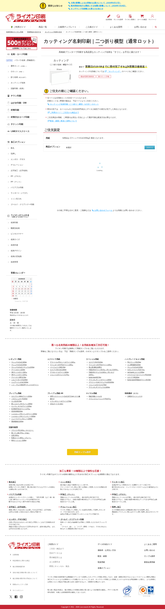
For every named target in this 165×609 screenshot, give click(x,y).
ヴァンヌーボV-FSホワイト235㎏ (100, 365)
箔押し (13, 154)
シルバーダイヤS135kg (19, 380)
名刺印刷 (14, 222)
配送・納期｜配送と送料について (63, 121)
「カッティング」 (114, 71)
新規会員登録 (149, 562)
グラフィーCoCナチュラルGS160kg (101, 382)
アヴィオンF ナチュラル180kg (99, 387)
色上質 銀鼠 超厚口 (95, 367)
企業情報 (16, 555)
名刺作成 (14, 245)
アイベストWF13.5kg (18, 377)
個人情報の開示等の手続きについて (25, 578)
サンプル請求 (149, 556)
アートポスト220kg (18, 370)
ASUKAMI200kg (17, 411)
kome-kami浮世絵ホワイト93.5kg (139, 380)
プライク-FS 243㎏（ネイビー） (22, 430)
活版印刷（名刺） (18, 88)
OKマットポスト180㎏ (19, 372)
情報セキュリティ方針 (20, 584)
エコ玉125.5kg (16, 401)
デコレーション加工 (68, 507)
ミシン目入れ (16, 199)
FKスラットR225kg (134, 362)
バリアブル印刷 (17, 187)
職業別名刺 (15, 228)
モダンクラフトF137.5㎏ (136, 370)
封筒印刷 (15, 110)
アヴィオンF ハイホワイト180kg (100, 380)
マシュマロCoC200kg (19, 365)
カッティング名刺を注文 (53, 32)
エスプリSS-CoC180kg (58, 370)
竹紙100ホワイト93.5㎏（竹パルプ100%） (104, 370)
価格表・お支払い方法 (107, 550)
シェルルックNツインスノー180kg (23, 416)
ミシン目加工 (65, 482)
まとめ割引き (54, 562)
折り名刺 (19, 77)
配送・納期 (102, 556)
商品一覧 (43, 27)
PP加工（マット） (67, 494)
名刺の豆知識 (16, 256)
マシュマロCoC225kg (135, 367)
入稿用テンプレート (67, 27)
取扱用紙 (101, 562)
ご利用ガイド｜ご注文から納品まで (64, 112)
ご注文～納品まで (56, 549)
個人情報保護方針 (19, 567)
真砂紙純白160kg (17, 421)
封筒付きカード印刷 (20, 117)
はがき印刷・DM (18, 103)
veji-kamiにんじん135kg (135, 372)
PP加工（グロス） (119, 494)
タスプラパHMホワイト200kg (21, 396)
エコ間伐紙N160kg (134, 365)
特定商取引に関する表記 (21, 561)
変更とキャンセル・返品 (59, 566)
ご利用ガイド (19, 27)
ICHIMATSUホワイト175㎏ (20, 409)
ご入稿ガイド (91, 27)
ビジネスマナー (17, 234)
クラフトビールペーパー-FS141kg (139, 375)
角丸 (12, 148)
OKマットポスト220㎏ (19, 375)
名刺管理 (14, 262)
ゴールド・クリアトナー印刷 (22, 204)
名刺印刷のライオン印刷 (14, 32)
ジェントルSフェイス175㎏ (59, 375)
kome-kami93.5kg (95, 377)
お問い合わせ (140, 27)
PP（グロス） (16, 176)
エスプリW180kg (133, 377)
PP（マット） (16, 182)
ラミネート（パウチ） (20, 193)
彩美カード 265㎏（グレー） (21, 438)
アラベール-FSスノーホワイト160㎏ (62, 362)
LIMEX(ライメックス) (134, 396)
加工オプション (18, 142)
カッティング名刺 (18, 83)
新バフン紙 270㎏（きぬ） (20, 433)
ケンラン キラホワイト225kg (21, 406)
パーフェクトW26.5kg (57, 367)
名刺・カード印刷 (19, 54)
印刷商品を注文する (34, 32)
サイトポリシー (18, 590)
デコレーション (17, 165)
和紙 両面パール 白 (95, 396)
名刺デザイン (16, 251)
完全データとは (55, 553)
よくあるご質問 (150, 544)
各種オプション (104, 568)
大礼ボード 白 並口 (56, 404)
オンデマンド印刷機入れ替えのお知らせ (87, 9)
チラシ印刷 (16, 96)
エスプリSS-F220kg (96, 362)
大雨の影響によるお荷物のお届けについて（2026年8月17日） (96, 3)
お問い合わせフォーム (103, 210)
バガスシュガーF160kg (19, 399)
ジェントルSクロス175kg (97, 385)
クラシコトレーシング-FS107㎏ (100, 399)
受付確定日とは (55, 557)
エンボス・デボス (18, 159)
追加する (150, 147)
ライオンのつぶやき (20, 216)
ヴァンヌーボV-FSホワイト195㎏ (61, 365)
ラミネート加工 (118, 482)
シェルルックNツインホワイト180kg (24, 414)
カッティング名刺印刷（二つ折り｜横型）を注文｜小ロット (74, 104)
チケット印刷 (17, 124)
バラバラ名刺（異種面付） (25, 60)
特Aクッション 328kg (18, 440)
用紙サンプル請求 (82, 452)
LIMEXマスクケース (20, 131)
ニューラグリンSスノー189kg (21, 419)
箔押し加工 (116, 507)
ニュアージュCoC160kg (19, 382)
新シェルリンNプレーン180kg (21, 404)
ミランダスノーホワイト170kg (60, 401)
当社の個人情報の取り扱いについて (25, 572)
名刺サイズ (15, 239)
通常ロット (19, 66)
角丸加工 (12, 482)
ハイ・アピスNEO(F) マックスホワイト (25, 385)
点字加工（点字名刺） (20, 170)
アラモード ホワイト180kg (59, 372)
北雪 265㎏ (15, 435)
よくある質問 (116, 27)
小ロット (18, 71)
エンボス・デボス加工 (18, 519)
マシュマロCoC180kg (19, 362)
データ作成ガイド (105, 544)
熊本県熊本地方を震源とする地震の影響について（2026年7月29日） (99, 6)
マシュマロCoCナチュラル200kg (22, 367)
